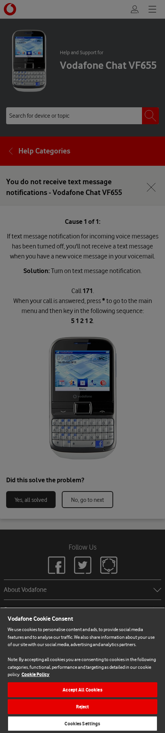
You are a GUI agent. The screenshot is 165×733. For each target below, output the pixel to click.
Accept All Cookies (82, 690)
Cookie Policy (35, 674)
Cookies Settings (82, 723)
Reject (82, 707)
